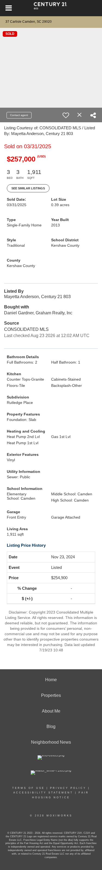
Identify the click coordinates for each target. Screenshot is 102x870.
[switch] (66, 115)
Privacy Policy (68, 788)
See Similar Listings (28, 188)
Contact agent (19, 115)
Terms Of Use (28, 788)
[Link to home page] (51, 8)
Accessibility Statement (43, 792)
